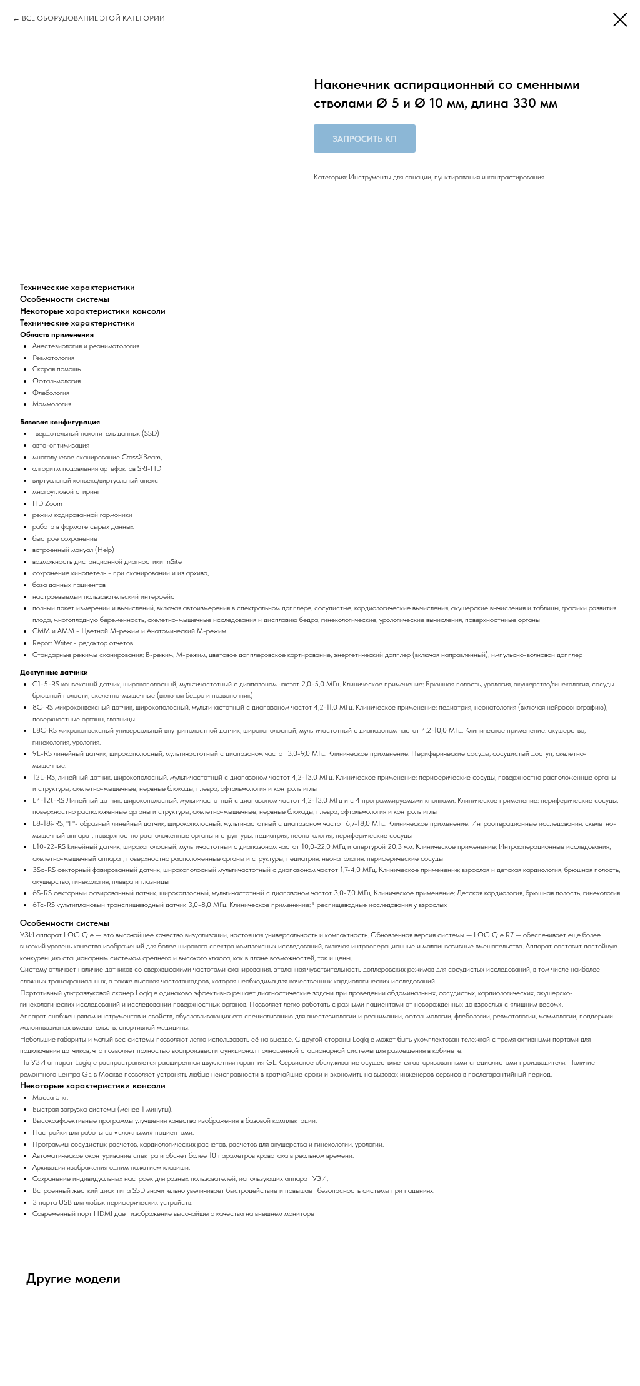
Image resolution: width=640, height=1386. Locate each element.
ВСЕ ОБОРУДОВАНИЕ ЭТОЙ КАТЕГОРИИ (93, 18)
